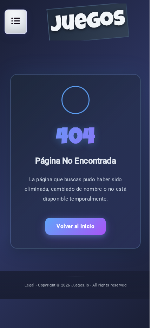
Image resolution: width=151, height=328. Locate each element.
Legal (30, 285)
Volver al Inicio (75, 226)
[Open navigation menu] (15, 20)
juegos (88, 24)
